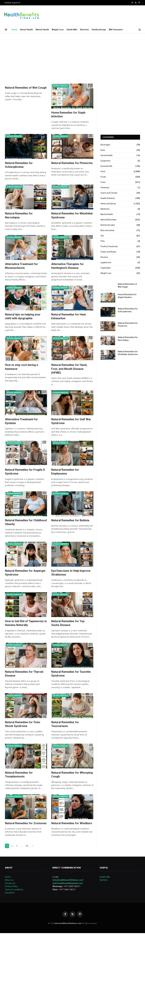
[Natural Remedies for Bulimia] (72, 503)
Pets (103, 241)
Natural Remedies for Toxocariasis (65, 724)
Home (14, 29)
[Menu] (6, 29)
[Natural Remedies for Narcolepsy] (26, 197)
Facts (103, 171)
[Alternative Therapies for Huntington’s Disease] (72, 247)
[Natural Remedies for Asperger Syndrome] (26, 554)
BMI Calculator (116, 29)
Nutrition (84, 29)
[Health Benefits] (21, 16)
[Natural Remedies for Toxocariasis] (72, 705)
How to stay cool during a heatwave (21, 366)
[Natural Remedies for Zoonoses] (26, 806)
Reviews (104, 257)
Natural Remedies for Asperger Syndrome (25, 572)
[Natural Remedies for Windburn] (72, 806)
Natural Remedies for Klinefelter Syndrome (72, 215)
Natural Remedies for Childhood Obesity (26, 522)
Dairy (103, 150)
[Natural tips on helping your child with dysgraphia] (26, 297)
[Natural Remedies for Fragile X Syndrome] (26, 453)
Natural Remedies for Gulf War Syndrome (71, 421)
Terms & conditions (14, 889)
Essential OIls (106, 166)
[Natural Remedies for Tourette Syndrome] (72, 655)
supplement (106, 262)
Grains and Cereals (109, 193)
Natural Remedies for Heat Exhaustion (68, 316)
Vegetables (106, 268)
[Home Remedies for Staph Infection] (72, 96)
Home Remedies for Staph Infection (68, 114)
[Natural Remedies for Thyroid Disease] (26, 655)
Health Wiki (72, 29)
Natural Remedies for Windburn (71, 823)
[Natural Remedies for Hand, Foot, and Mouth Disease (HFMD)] (72, 348)
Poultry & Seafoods (109, 246)
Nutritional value (108, 225)
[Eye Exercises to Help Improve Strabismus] (72, 554)
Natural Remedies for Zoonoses (26, 823)
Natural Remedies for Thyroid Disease (24, 673)
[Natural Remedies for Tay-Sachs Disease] (72, 604)
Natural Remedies (60, 86)
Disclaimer (10, 892)
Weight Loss (58, 29)
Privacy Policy (11, 886)
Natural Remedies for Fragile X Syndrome (25, 471)
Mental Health (42, 29)
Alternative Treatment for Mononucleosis (21, 266)
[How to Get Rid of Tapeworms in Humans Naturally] (26, 604)
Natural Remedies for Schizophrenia (19, 165)
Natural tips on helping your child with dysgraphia (22, 316)
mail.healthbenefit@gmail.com (67, 883)
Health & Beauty (108, 198)
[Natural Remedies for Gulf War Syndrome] (72, 402)
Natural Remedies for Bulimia (70, 520)
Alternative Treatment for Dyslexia (21, 421)
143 (26, 846)
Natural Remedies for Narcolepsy (19, 215)
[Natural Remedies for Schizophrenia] (26, 146)
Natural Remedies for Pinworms (72, 163)
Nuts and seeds (107, 230)
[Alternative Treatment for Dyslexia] (26, 402)
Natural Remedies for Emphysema (65, 471)
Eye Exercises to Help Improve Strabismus (70, 572)
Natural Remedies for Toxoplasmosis (19, 774)
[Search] (139, 29)
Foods (103, 177)
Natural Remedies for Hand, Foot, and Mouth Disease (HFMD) (69, 368)
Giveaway (105, 187)
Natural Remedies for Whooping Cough (72, 774)
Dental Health (26, 29)
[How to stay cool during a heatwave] (26, 348)
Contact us (10, 883)
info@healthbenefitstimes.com (67, 880)
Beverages (105, 145)
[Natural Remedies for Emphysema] (72, 453)
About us (9, 880)
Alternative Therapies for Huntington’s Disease (67, 266)
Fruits (103, 182)
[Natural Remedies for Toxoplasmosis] (26, 756)
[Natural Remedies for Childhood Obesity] (26, 503)
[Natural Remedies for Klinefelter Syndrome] (72, 197)
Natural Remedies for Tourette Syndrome (71, 673)
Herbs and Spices (108, 203)
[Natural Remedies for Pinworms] (72, 146)
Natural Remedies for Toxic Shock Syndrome (22, 724)
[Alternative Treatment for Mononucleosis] (26, 247)
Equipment (105, 161)
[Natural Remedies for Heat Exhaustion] (72, 297)
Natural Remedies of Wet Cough (26, 87)
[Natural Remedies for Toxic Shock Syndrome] (26, 705)
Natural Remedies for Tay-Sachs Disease (68, 623)
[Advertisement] (72, 58)
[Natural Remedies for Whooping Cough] (72, 756)
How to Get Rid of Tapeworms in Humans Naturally (26, 623)
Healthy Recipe (99, 29)
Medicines (105, 209)
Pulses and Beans (108, 252)
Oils (102, 236)
